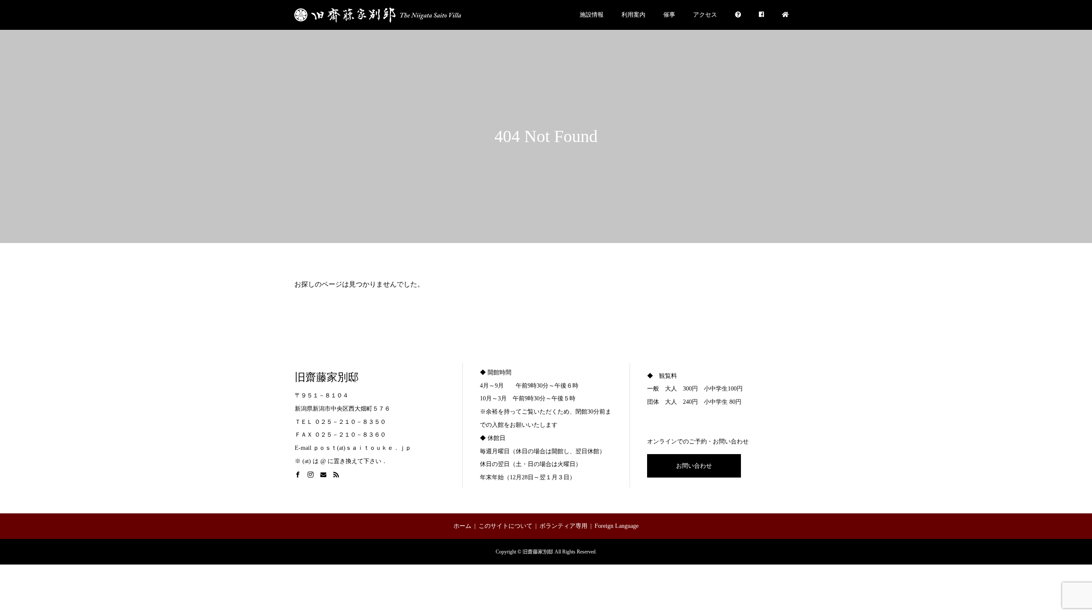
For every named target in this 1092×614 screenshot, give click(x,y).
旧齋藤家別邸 (327, 377)
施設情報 (592, 15)
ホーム (462, 526)
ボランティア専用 (563, 526)
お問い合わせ (694, 466)
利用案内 (633, 15)
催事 (669, 15)
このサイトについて (505, 526)
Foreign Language (617, 526)
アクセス (705, 15)
